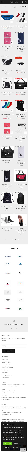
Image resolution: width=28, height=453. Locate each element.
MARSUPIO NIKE (21, 70)
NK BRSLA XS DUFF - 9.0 (21, 185)
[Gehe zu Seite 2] (22, 239)
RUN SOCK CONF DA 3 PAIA (7, 115)
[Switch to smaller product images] (25, 6)
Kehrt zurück (5, 372)
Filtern (5, 6)
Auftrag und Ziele (6, 362)
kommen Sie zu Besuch (7, 365)
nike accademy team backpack (21, 207)
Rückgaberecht (5, 377)
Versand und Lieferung (7, 367)
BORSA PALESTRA (21, 92)
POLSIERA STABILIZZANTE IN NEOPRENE (20, 230)
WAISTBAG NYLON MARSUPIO (7, 71)
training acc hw (7, 136)
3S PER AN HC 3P (7, 228)
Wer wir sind (5, 359)
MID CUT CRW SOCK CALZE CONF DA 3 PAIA (21, 138)
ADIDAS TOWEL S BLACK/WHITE (7, 185)
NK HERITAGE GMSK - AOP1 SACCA (7, 93)
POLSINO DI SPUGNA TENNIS (7, 47)
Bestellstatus (5, 370)
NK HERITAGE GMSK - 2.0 (7, 207)
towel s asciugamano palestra (20, 162)
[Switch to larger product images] (23, 6)
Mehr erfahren (15, 447)
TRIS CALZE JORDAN (21, 26)
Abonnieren (8, 351)
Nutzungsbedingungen (7, 375)
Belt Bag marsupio (7, 26)
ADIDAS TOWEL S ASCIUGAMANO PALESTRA (21, 48)
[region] (14, 323)
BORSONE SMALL (7, 160)
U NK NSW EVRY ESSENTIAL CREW (21, 115)
